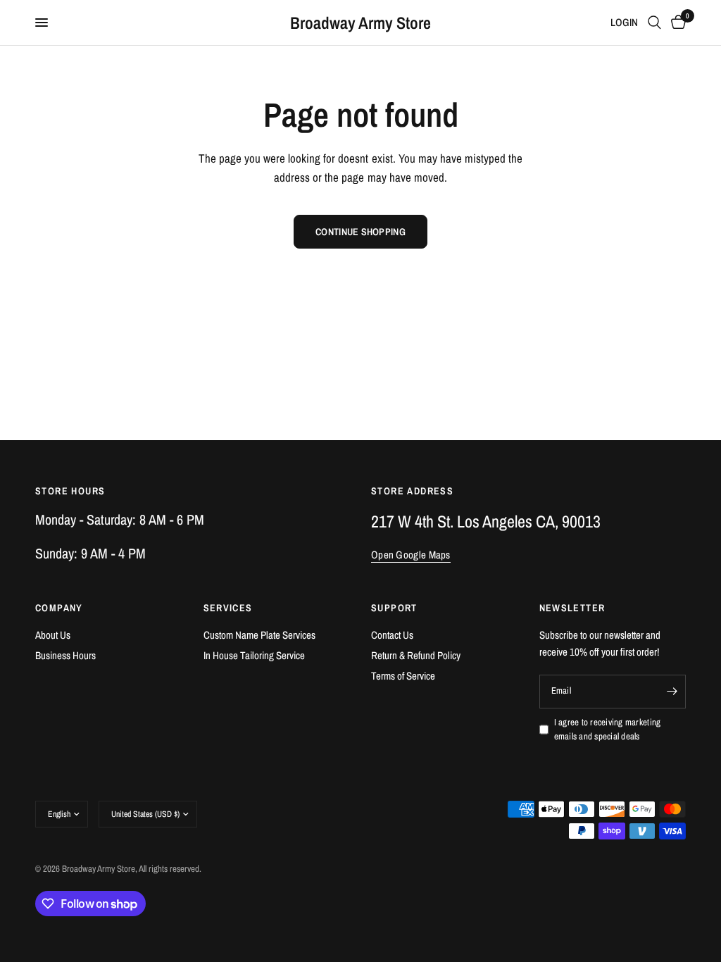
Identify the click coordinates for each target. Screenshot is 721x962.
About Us (52, 634)
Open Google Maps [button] (411, 555)
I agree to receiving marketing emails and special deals (607, 729)
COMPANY (59, 608)
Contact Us (392, 634)
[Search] (654, 22)
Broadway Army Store (360, 22)
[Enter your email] (672, 691)
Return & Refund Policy (415, 655)
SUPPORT (394, 608)
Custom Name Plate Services (259, 634)
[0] (676, 22)
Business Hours (65, 655)
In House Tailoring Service (254, 655)
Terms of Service (403, 675)
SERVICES (228, 608)
